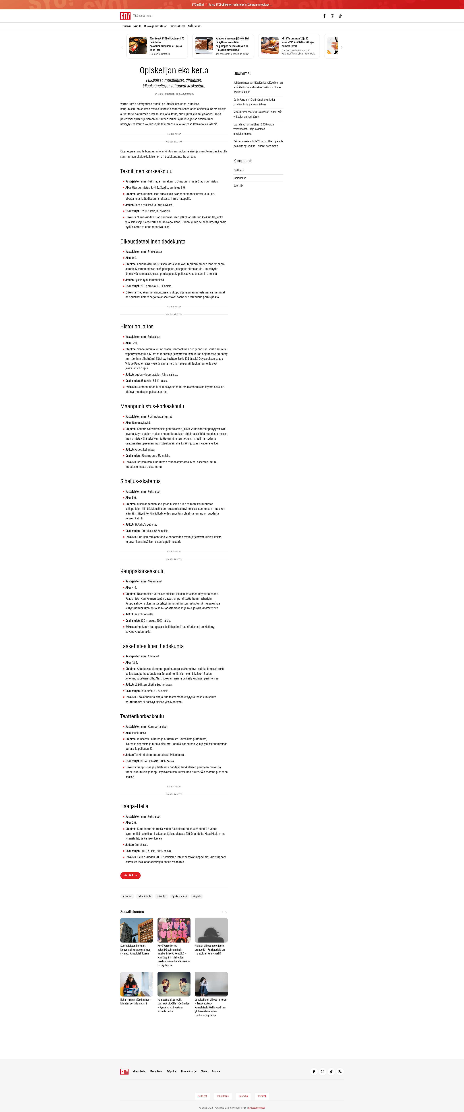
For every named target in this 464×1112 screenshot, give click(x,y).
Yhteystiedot (139, 1071)
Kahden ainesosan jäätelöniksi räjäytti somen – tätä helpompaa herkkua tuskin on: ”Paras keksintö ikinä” (258, 87)
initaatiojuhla (144, 896)
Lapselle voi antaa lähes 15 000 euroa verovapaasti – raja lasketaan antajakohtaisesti (253, 129)
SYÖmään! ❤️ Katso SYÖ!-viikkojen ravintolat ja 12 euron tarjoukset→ (232, 4)
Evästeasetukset (256, 1108)
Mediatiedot (156, 1071)
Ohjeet (204, 1071)
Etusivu (126, 26)
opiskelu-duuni (179, 896)
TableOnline (239, 178)
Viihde (137, 26)
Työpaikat (172, 1071)
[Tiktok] (340, 16)
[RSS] (340, 1071)
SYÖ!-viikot (195, 26)
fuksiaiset (127, 896)
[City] (124, 1072)
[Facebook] (324, 16)
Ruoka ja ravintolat (155, 26)
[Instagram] (332, 16)
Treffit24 (262, 1096)
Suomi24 (238, 185)
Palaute (216, 1071)
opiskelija (161, 896)
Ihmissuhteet (177, 26)
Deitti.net (238, 170)
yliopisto (197, 896)
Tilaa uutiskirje (188, 1071)
